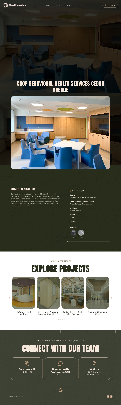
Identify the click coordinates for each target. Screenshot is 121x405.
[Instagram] (111, 396)
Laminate (73, 237)
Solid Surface (81, 238)
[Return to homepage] (14, 7)
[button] (9, 298)
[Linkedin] (108, 396)
